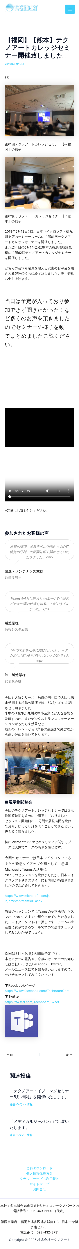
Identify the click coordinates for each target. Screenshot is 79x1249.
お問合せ (39, 1189)
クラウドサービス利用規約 (39, 1179)
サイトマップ (39, 1184)
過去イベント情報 (21, 1104)
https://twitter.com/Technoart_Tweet (32, 1002)
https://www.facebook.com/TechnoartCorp (37, 991)
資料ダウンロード (39, 1168)
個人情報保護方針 (39, 1174)
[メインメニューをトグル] (70, 9)
